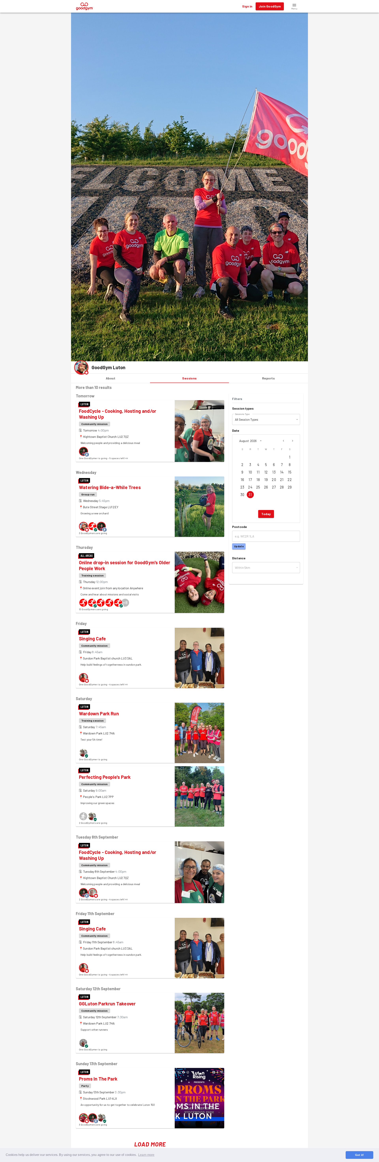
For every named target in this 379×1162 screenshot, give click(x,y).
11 (258, 472)
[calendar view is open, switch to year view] (261, 441)
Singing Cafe (92, 638)
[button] (294, 6)
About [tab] (110, 378)
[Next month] (292, 441)
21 (282, 479)
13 (274, 472)
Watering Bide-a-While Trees (110, 487)
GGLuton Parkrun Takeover (107, 1003)
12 (266, 472)
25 (258, 487)
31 (250, 494)
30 (242, 494)
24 (250, 487)
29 (290, 487)
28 (282, 487)
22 (290, 479)
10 (250, 472)
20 (274, 479)
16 (242, 479)
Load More (150, 1144)
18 (258, 479)
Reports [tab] (268, 378)
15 (289, 472)
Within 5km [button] (242, 567)
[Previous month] (283, 441)
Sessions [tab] (189, 378)
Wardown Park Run (99, 713)
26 (266, 487)
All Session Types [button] (246, 419)
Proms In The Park (98, 1079)
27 (274, 487)
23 (242, 487)
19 (266, 479)
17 (250, 479)
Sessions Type (242, 413)
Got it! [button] (359, 1154)
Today (266, 514)
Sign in (247, 6)
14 (282, 472)
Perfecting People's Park (105, 777)
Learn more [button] (146, 1154)
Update (239, 546)
